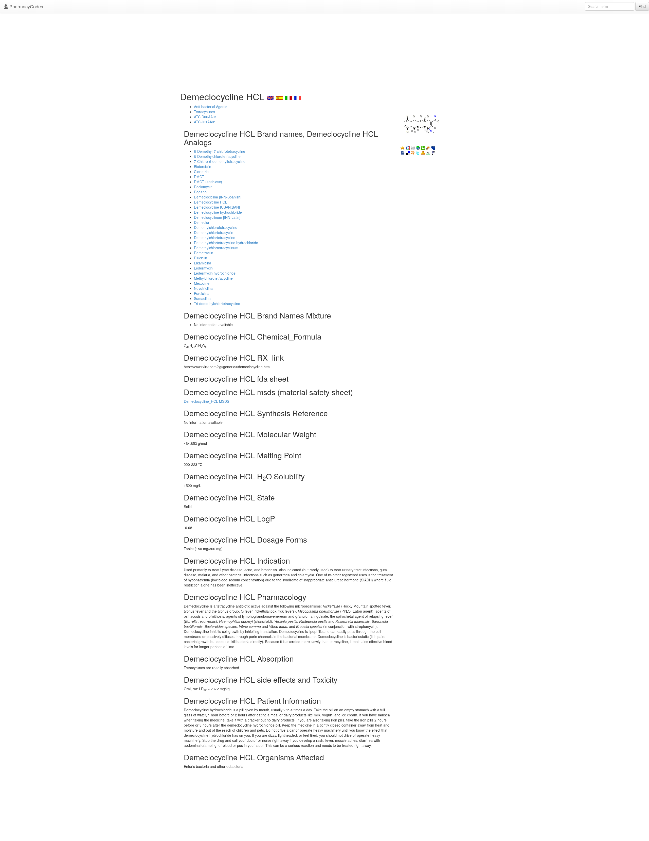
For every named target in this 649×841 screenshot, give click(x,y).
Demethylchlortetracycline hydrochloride (226, 242)
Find (642, 6)
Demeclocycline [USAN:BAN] (217, 207)
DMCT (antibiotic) (208, 181)
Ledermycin (203, 268)
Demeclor (201, 222)
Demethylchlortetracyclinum (216, 247)
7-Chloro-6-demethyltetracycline (219, 161)
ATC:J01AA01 (205, 121)
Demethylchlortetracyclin (213, 232)
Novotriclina (203, 288)
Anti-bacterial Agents (210, 106)
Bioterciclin (202, 166)
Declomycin (203, 186)
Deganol (200, 191)
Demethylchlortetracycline (214, 237)
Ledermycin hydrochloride (215, 273)
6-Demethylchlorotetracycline (217, 156)
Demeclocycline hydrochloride (218, 212)
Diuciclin (200, 257)
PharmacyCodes (25, 6)
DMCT (199, 176)
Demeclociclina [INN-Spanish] (217, 196)
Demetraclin (203, 252)
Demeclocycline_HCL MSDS (206, 401)
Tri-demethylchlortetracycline (217, 303)
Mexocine (201, 283)
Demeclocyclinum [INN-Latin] (217, 217)
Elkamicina (202, 262)
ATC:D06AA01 (205, 116)
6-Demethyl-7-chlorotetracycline (219, 151)
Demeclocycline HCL (210, 202)
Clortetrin (201, 171)
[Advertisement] (324, 50)
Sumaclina (202, 298)
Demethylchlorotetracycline (215, 227)
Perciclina (201, 293)
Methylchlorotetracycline (213, 278)
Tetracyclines (204, 111)
